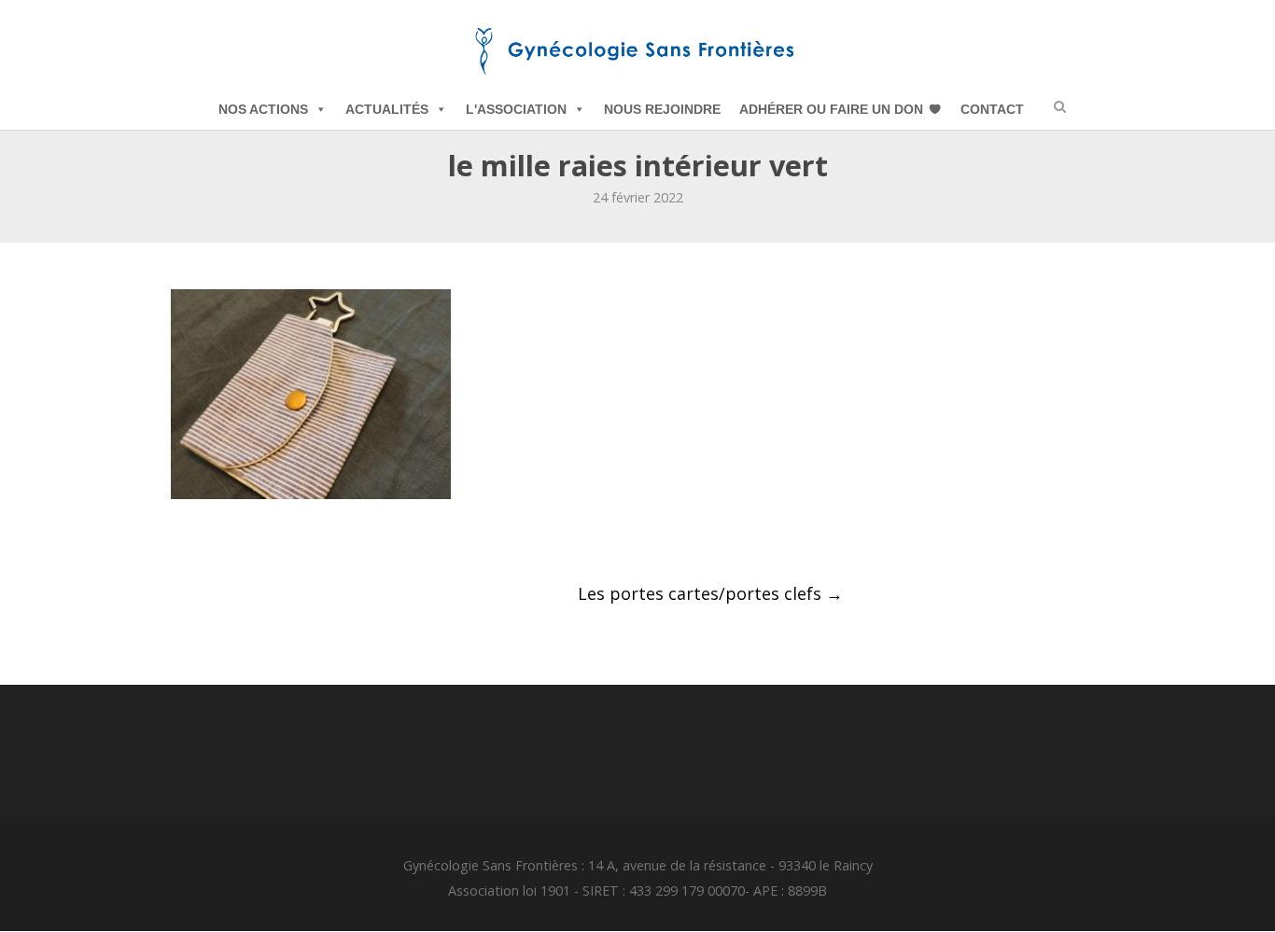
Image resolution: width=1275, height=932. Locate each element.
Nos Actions (263, 109)
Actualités (386, 109)
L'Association (516, 109)
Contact (992, 109)
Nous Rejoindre (662, 109)
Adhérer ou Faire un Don (831, 109)
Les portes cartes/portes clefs (710, 593)
